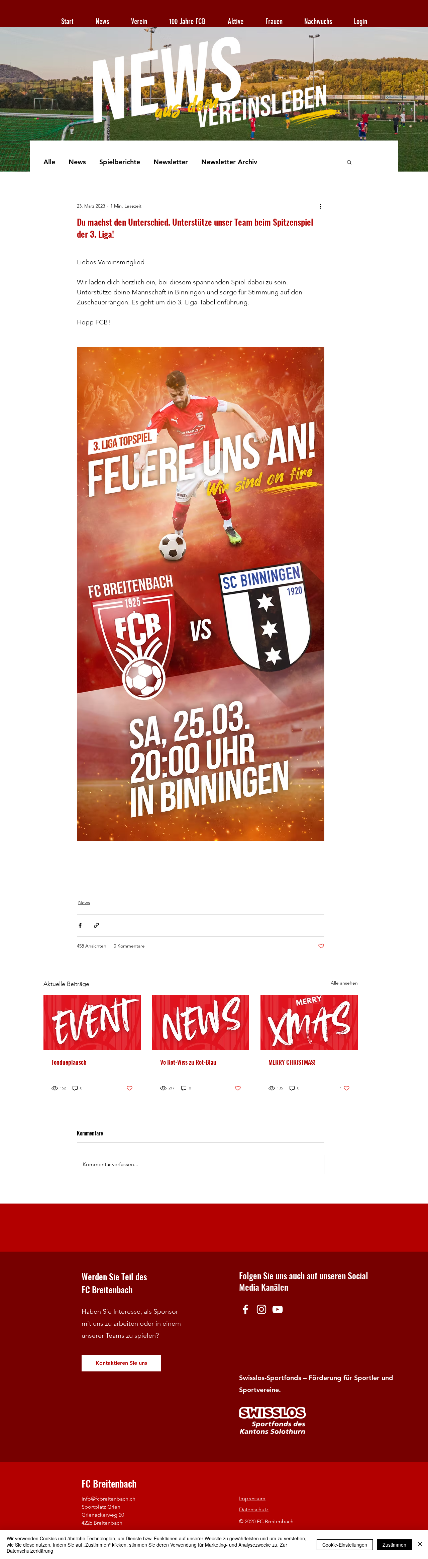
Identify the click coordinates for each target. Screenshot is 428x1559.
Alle (49, 162)
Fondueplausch (69, 1062)
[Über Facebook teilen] (80, 925)
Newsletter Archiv (229, 162)
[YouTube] (277, 1309)
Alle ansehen (344, 983)
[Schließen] (420, 1544)
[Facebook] (245, 1309)
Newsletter (170, 162)
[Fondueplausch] (92, 1022)
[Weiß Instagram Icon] (261, 1309)
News (77, 162)
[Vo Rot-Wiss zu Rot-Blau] (200, 1022)
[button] (349, 162)
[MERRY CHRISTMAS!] (309, 1022)
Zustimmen (394, 1544)
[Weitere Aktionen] (320, 206)
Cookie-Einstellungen (344, 1544)
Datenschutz (254, 1509)
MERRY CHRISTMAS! (292, 1062)
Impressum (252, 1498)
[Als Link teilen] (96, 925)
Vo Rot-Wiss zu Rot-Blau (188, 1062)
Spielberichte (119, 162)
